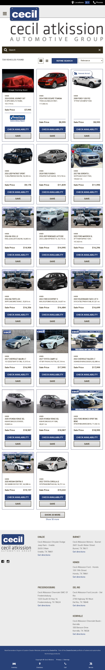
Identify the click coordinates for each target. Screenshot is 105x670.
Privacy (58, 660)
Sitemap (66, 660)
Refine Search (64, 61)
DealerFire (53, 650)
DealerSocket (71, 650)
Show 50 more (52, 519)
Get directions (44, 555)
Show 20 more (52, 515)
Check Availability (18, 129)
